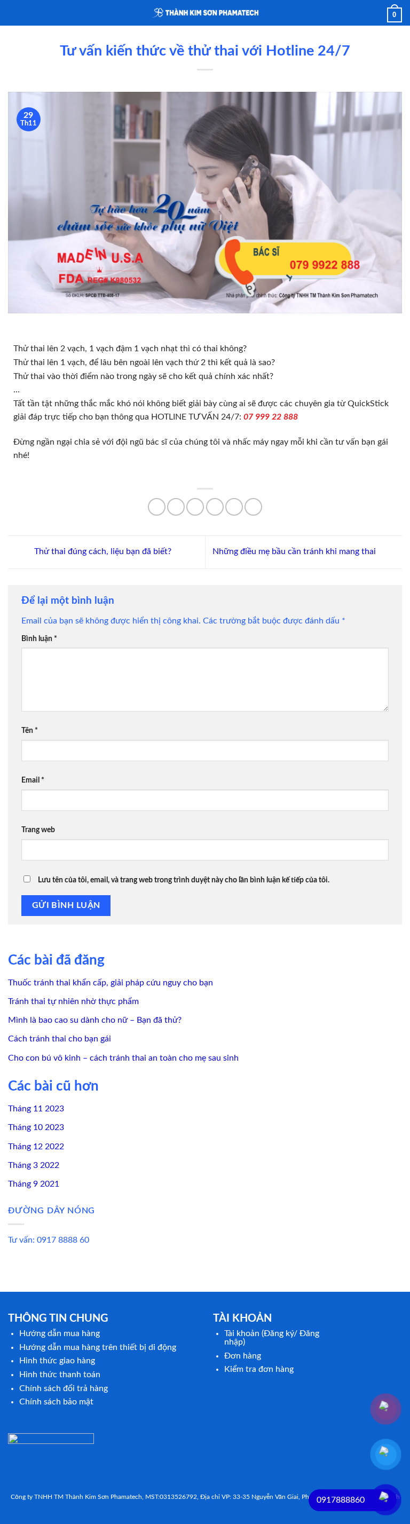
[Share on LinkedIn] (253, 507)
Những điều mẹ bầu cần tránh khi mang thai (295, 551)
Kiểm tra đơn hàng (259, 1369)
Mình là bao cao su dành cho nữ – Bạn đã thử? (95, 1020)
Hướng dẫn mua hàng (59, 1333)
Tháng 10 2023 (36, 1127)
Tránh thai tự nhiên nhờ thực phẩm (73, 1001)
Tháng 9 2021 (33, 1184)
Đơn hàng (242, 1356)
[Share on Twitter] (195, 507)
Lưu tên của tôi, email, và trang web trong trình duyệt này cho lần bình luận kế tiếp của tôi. (183, 880)
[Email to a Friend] (215, 507)
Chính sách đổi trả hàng (63, 1388)
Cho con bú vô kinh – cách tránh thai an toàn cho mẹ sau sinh (123, 1058)
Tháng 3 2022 (33, 1165)
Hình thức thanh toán (59, 1374)
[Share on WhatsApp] (156, 507)
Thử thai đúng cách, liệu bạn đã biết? (101, 551)
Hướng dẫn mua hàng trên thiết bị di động (97, 1347)
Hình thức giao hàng (57, 1360)
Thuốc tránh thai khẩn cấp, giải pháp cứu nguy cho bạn (110, 982)
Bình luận (39, 639)
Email (32, 780)
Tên (29, 731)
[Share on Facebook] (176, 507)
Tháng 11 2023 (36, 1108)
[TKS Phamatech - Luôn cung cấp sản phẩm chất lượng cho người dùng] (205, 12)
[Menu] (14, 13)
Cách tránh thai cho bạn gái (59, 1039)
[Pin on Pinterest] (234, 507)
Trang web (38, 830)
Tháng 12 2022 (36, 1146)
